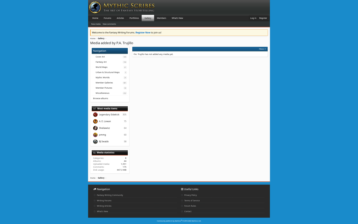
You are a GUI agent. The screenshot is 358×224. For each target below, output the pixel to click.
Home (95, 18)
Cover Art (100, 56)
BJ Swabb (104, 141)
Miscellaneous (102, 93)
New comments (109, 24)
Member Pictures (104, 87)
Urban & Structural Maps (108, 72)
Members (161, 18)
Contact (187, 211)
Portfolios (134, 18)
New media (96, 24)
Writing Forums (103, 200)
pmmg (102, 134)
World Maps (101, 67)
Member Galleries (104, 82)
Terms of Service (192, 200)
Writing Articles (103, 206)
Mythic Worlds (103, 77)
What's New (177, 18)
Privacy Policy (190, 195)
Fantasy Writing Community (109, 195)
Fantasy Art (101, 61)
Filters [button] (261, 49)
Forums (107, 18)
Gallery (147, 18)
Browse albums (100, 98)
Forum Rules (190, 206)
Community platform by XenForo (179, 221)
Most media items (107, 108)
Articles (120, 18)
